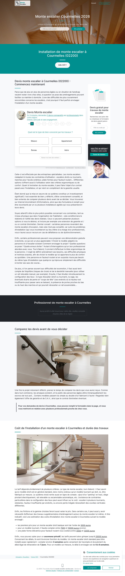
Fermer (111, 568)
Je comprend (91, 568)
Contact (76, 570)
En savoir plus (88, 563)
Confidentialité (70, 167)
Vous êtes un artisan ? (80, 167)
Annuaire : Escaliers (22, 557)
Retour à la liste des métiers (50, 158)
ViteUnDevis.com (60, 167)
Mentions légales (51, 570)
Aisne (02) (34, 557)
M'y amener (78, 29)
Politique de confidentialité (65, 570)
